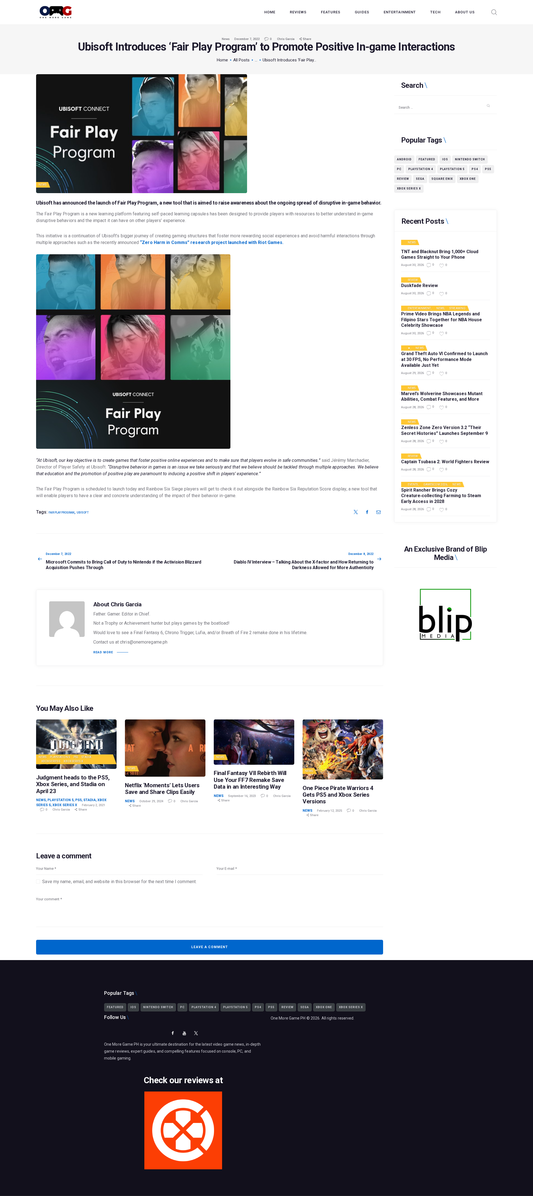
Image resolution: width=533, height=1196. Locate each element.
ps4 (475, 169)
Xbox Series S (50, 761)
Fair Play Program (137, 203)
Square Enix (442, 178)
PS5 (76, 757)
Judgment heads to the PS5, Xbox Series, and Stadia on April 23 (72, 784)
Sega (420, 178)
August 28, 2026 (412, 407)
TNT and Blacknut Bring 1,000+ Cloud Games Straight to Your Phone (439, 254)
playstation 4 (420, 169)
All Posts (241, 60)
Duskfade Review (419, 285)
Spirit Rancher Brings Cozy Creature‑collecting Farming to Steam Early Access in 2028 (441, 495)
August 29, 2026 (412, 373)
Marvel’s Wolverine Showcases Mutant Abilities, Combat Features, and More (441, 396)
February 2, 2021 (93, 805)
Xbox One (468, 178)
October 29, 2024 (151, 801)
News (226, 39)
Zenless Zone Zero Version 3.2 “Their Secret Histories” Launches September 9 (444, 430)
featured (427, 159)
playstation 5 (452, 169)
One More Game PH (288, 1018)
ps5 (488, 169)
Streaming (457, 308)
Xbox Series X (73, 761)
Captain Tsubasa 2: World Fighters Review (445, 461)
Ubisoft (83, 512)
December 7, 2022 (247, 39)
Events (413, 484)
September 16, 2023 (242, 796)
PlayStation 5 (60, 757)
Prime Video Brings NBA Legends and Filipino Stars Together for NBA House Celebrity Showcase (441, 319)
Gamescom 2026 (435, 484)
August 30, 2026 (412, 265)
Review (403, 178)
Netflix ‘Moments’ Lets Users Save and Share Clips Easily (162, 788)
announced (74, 203)
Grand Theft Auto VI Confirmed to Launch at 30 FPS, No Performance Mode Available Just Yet (444, 359)
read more (103, 652)
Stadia (86, 757)
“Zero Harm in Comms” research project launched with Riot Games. (211, 242)
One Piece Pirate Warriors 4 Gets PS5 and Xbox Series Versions (338, 795)
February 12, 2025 (329, 811)
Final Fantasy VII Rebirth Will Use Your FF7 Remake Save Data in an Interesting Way (250, 780)
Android (404, 159)
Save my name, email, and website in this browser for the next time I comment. (119, 881)
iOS (445, 159)
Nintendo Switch (470, 159)
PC (399, 169)
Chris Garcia (286, 39)
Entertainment (419, 308)
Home (222, 60)
